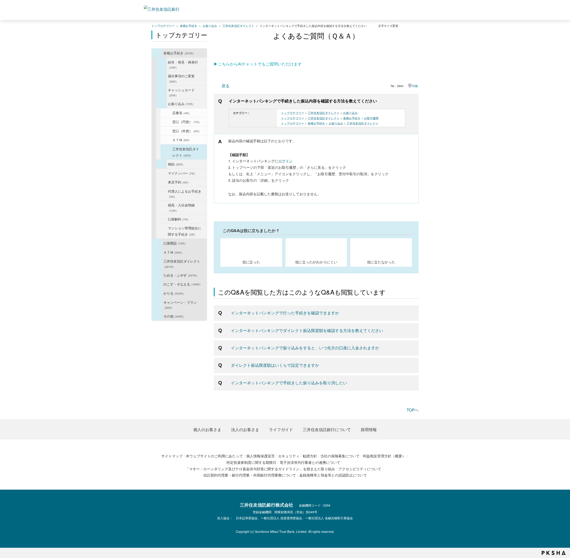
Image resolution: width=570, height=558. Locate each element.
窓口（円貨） (186, 121)
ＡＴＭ (180, 139)
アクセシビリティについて (359, 468)
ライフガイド (281, 429)
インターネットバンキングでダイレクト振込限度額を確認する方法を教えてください (307, 330)
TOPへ (413, 410)
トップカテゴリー (163, 26)
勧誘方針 (310, 455)
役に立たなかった (381, 262)
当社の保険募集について (340, 455)
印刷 (415, 86)
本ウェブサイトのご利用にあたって (214, 455)
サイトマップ (172, 455)
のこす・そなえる (181, 283)
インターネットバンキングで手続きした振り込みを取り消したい (289, 382)
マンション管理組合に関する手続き (184, 230)
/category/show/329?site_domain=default (157, 284)
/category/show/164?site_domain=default (157, 316)
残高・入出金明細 (181, 207)
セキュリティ (288, 455)
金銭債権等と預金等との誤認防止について (333, 475)
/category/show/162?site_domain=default (157, 264)
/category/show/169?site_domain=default (157, 293)
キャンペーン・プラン (180, 305)
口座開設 (174, 242)
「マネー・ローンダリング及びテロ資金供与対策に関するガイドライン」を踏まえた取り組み (260, 468)
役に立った (251, 262)
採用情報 (369, 429)
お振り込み (210, 26)
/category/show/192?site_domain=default (161, 78)
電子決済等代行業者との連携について (310, 462)
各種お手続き (188, 26)
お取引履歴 (371, 118)
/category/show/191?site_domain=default (161, 64)
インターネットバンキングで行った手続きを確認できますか (285, 313)
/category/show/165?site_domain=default (157, 305)
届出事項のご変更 (181, 78)
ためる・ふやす (180, 275)
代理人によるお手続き (184, 194)
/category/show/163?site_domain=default (157, 275)
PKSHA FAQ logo (554, 553)
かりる (173, 293)
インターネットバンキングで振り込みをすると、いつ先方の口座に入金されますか (305, 347)
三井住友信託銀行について (327, 429)
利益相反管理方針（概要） (384, 455)
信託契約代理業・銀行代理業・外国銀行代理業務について (249, 475)
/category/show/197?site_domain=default (161, 164)
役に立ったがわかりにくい (316, 262)
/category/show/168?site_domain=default (157, 252)
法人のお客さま (245, 429)
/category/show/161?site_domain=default (157, 243)
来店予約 (178, 181)
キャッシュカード (181, 92)
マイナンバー (181, 173)
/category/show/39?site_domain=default (157, 53)
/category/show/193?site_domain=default (161, 92)
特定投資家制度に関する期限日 (251, 462)
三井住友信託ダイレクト (238, 26)
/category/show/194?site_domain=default (161, 103)
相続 (175, 163)
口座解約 (178, 218)
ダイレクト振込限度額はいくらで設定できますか (275, 365)
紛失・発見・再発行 (183, 64)
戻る (226, 85)
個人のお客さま (207, 429)
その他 (173, 316)
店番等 (180, 112)
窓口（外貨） (186, 130)
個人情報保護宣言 (260, 455)
